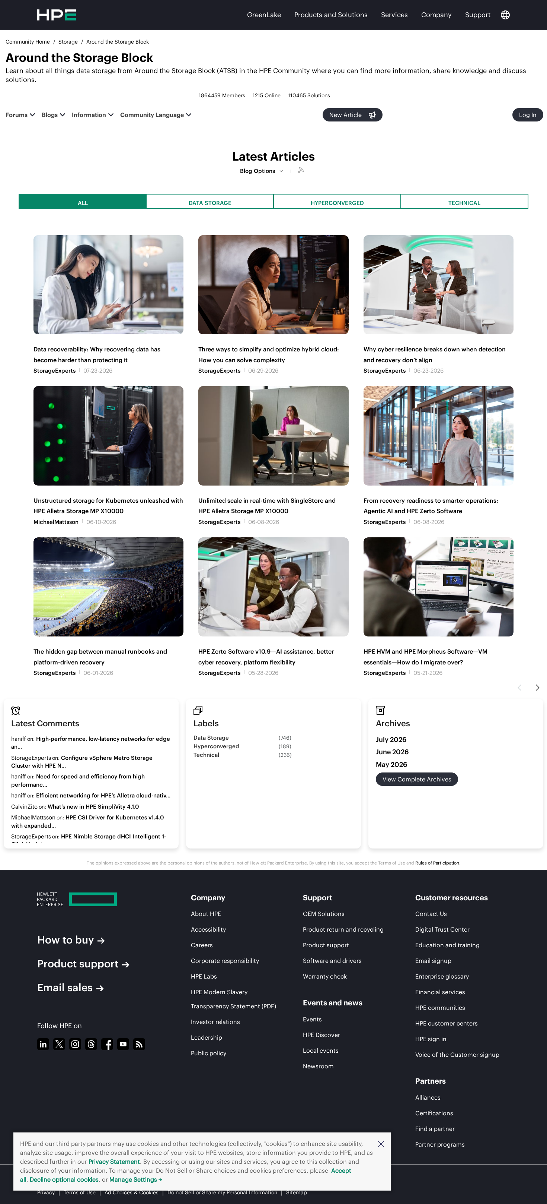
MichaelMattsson (56, 521)
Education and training (447, 945)
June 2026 (392, 752)
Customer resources (451, 897)
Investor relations (215, 1022)
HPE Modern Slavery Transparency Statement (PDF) (233, 999)
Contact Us (431, 913)
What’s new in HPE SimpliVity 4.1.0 (93, 806)
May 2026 (391, 764)
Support (477, 14)
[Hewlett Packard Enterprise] (100, 899)
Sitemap (296, 1192)
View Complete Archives (417, 779)
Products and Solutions (331, 14)
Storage (68, 41)
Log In (528, 114)
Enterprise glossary (442, 976)
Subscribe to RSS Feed (302, 171)
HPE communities (440, 1007)
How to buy (65, 940)
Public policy (208, 1053)
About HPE (206, 913)
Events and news (332, 1002)
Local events (321, 1050)
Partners (430, 1081)
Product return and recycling (343, 929)
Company (436, 14)
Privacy (46, 1192)
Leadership (206, 1037)
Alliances (428, 1097)
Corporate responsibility (225, 960)
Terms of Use (80, 1192)
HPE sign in (431, 1039)
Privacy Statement (114, 1161)
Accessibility (208, 929)
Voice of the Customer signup (457, 1054)
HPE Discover (321, 1035)
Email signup (433, 960)
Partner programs (440, 1144)
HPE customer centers (446, 1023)
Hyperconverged (337, 202)
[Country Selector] (505, 15)
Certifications (434, 1113)
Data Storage (210, 202)
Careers (202, 945)
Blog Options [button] (257, 170)
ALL (83, 202)
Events (312, 1019)
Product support (77, 963)
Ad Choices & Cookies (132, 1192)
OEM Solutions (324, 913)
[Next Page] (537, 688)
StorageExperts (54, 370)
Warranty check (325, 976)
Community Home (28, 41)
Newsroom (318, 1066)
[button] (381, 1143)
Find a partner (435, 1128)
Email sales (65, 987)
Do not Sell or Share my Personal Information (222, 1192)
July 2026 (391, 739)
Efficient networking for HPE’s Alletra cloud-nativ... (103, 795)
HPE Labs (204, 976)
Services (394, 14)
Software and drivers (332, 960)
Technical (464, 202)
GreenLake (264, 14)
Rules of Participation (437, 863)
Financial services (440, 992)
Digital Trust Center (442, 929)
